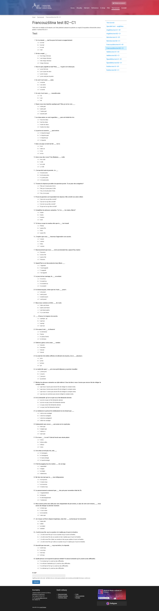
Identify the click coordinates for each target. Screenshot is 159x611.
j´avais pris (43, 371)
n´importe (43, 140)
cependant (43, 466)
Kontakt (124, 8)
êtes (41, 244)
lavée (41, 212)
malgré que (43, 429)
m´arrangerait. (44, 455)
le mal (42, 47)
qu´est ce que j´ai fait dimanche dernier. (51, 400)
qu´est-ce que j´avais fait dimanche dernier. (52, 402)
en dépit (42, 471)
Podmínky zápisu (62, 597)
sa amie (42, 82)
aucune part (43, 113)
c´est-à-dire (43, 510)
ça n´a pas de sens (45, 71)
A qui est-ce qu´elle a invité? (48, 206)
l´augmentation (44, 493)
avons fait (43, 254)
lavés (41, 215)
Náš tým (87, 8)
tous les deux (44, 120)
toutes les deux (44, 127)
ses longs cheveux (45, 58)
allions (42, 444)
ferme (42, 334)
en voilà (42, 164)
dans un (42, 148)
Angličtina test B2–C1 (113, 33)
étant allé (43, 521)
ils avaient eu (44, 283)
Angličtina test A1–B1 (113, 30)
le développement (45, 497)
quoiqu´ (42, 323)
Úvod (33, 17)
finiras (42, 226)
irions (42, 440)
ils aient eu (43, 281)
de (41, 100)
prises (42, 363)
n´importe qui (44, 138)
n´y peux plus (44, 177)
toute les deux (44, 124)
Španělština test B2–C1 (114, 63)
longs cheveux (44, 63)
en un (41, 153)
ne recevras (43, 484)
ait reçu (42, 555)
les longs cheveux (45, 56)
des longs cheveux (45, 60)
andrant (42, 528)
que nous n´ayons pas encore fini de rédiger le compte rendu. (58, 387)
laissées (42, 347)
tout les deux (44, 122)
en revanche (43, 513)
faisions (42, 259)
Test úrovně (115, 8)
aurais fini (43, 228)
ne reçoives (43, 479)
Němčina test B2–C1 (113, 41)
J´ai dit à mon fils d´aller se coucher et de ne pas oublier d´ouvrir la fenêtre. (62, 539)
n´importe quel (44, 135)
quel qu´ (42, 321)
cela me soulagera (45, 416)
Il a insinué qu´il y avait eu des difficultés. (52, 561)
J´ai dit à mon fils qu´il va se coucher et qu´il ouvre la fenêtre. (57, 534)
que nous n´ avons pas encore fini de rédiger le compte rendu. (58, 391)
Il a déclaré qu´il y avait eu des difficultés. (52, 568)
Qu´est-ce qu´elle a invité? (48, 204)
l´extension (43, 500)
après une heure (45, 307)
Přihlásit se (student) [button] (119, 3)
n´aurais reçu (44, 487)
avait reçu (43, 548)
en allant (42, 526)
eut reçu (42, 552)
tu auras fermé (44, 336)
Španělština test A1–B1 (114, 59)
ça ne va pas (44, 74)
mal (41, 50)
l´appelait (43, 265)
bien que (42, 426)
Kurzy (73, 8)
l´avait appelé (44, 268)
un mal (42, 42)
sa (41, 95)
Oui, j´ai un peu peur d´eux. (47, 191)
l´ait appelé (43, 273)
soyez (42, 239)
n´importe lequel (45, 133)
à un (41, 146)
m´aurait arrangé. (45, 460)
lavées (42, 217)
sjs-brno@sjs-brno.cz (41, 598)
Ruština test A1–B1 (112, 66)
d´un (41, 151)
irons (41, 447)
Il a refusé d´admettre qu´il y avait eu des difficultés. (55, 563)
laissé (42, 352)
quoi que (42, 434)
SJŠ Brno (49, 6)
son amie (43, 85)
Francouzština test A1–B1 (115, 44)
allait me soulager (45, 420)
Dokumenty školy (62, 594)
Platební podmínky (63, 596)
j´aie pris (42, 376)
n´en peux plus (44, 180)
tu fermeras (43, 332)
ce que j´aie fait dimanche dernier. (50, 407)
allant (41, 524)
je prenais (43, 379)
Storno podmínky (79, 596)
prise (41, 360)
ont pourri (43, 292)
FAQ (108, 8)
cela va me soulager (46, 413)
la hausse (43, 495)
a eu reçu (43, 550)
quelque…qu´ (44, 318)
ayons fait (43, 257)
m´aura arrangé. (44, 458)
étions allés (43, 442)
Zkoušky (79, 8)
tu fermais (43, 339)
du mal (42, 45)
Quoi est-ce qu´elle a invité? (48, 199)
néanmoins (43, 473)
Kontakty (77, 597)
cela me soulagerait (46, 418)
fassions (42, 252)
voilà (41, 162)
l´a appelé (43, 270)
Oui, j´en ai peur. (44, 193)
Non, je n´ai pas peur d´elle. (48, 188)
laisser (42, 350)
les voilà (42, 159)
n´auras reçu (43, 482)
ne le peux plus (44, 175)
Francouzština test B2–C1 (53, 17)
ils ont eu (43, 279)
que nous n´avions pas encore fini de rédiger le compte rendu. (58, 389)
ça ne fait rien (44, 69)
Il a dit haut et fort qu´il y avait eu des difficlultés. (54, 566)
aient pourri (43, 294)
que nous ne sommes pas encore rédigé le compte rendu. (57, 394)
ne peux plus (44, 173)
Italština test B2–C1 (112, 55)
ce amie (42, 89)
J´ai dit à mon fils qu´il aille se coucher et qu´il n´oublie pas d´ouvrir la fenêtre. (62, 542)
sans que (43, 515)
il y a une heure (44, 312)
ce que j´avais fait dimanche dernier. (50, 405)
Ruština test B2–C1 (112, 70)
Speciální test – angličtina (114, 26)
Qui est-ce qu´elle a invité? (48, 201)
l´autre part (43, 111)
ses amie (43, 87)
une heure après (45, 310)
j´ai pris (42, 374)
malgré (42, 469)
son (41, 98)
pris (41, 358)
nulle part (43, 106)
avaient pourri (44, 297)
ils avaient (43, 286)
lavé (41, 220)
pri (41, 365)
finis (41, 230)
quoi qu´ (42, 326)
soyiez (42, 246)
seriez (42, 241)
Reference (95, 8)
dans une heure (44, 305)
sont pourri (43, 299)
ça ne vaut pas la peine (46, 76)
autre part (43, 109)
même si (42, 431)
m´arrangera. (43, 453)
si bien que (43, 508)
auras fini (43, 233)
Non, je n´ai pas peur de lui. (48, 186)
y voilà (42, 166)
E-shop (102, 8)
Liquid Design (43, 607)
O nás (76, 594)
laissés (42, 345)
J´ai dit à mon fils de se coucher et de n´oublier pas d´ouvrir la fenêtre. (60, 537)
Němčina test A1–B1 (113, 37)
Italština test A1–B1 (112, 52)
